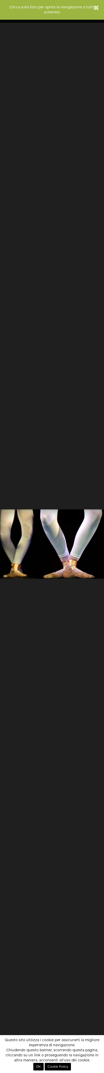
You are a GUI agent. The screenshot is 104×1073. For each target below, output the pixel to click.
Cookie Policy (57, 1066)
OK (38, 1066)
